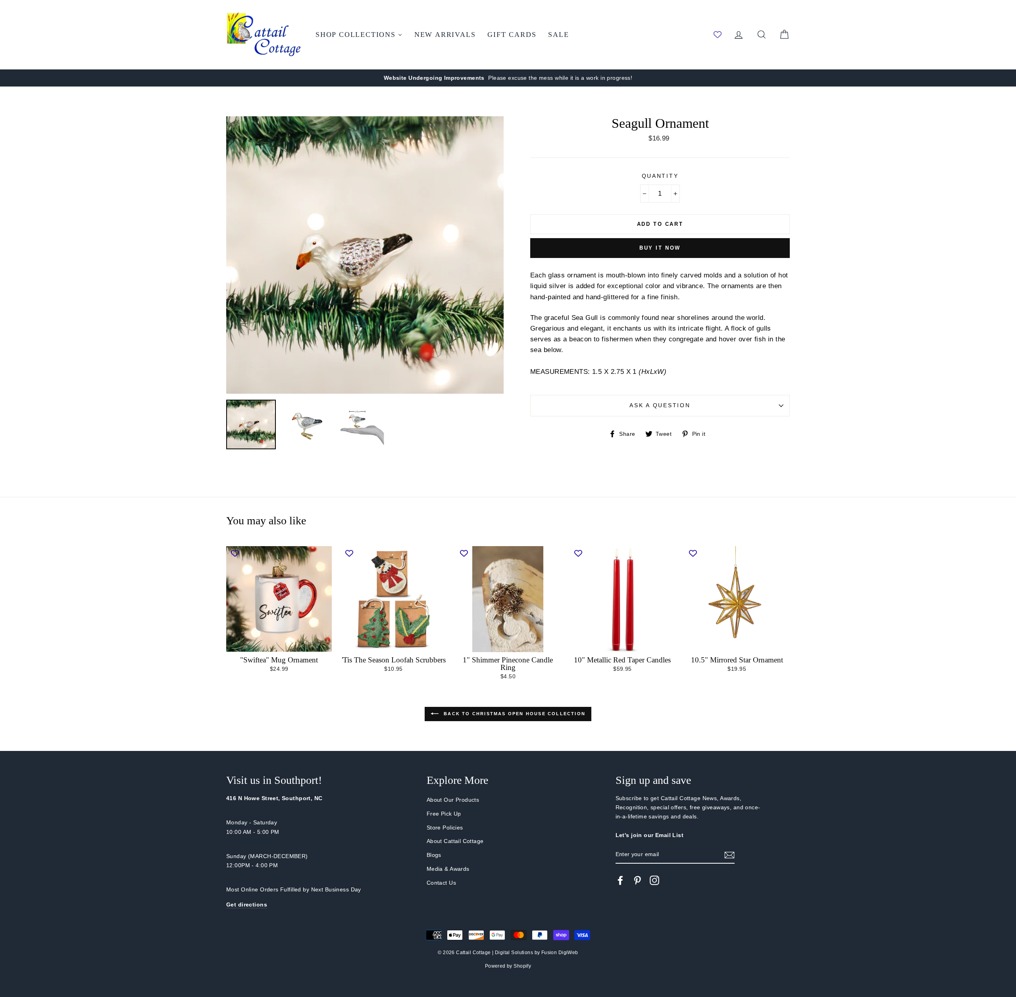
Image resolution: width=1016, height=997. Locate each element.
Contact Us (441, 883)
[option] (508, 78)
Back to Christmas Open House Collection (513, 713)
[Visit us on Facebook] (620, 880)
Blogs (434, 855)
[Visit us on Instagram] (654, 880)
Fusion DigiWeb (559, 952)
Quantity (660, 176)
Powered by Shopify (508, 966)
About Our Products (453, 800)
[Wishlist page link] (718, 34)
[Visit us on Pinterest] (637, 880)
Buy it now (660, 248)
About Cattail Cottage (455, 841)
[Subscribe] (729, 854)
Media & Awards (448, 869)
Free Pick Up (444, 813)
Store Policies (445, 827)
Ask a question (659, 405)
